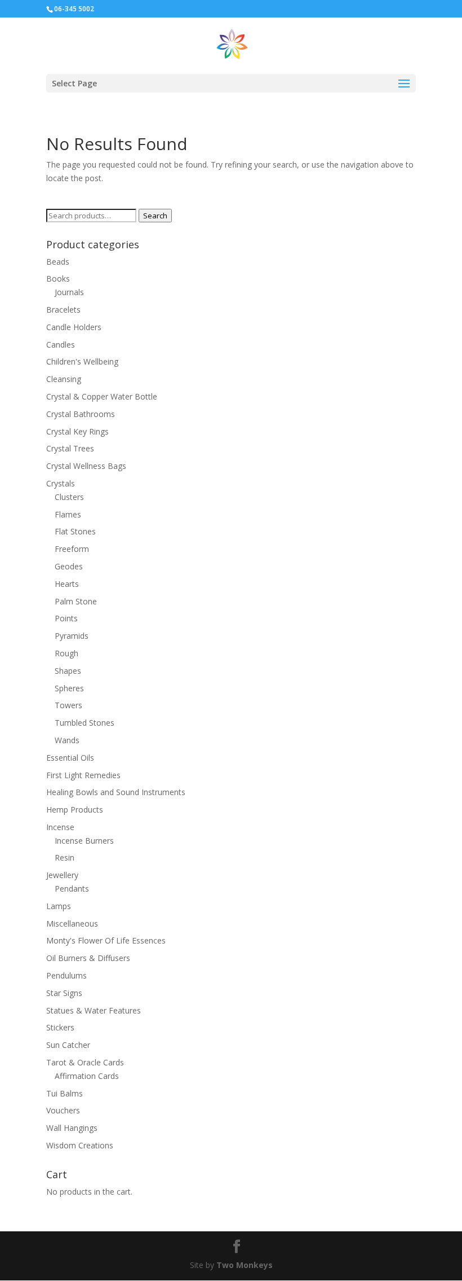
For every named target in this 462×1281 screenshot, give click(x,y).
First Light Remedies (83, 775)
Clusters (69, 497)
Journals (69, 292)
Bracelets (63, 309)
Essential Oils (70, 757)
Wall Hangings (71, 1127)
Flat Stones (75, 531)
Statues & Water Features (93, 1010)
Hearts (67, 583)
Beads (57, 261)
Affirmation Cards (87, 1076)
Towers (68, 705)
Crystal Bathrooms (80, 414)
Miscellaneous (72, 923)
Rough (66, 653)
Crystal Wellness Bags (86, 465)
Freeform (72, 548)
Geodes (69, 566)
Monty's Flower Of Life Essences (106, 940)
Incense (60, 827)
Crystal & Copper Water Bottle (101, 396)
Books (58, 278)
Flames (68, 514)
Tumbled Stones (84, 722)
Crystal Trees (70, 448)
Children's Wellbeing (82, 361)
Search (155, 215)
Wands (67, 740)
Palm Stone (76, 601)
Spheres (69, 688)
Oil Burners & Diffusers (88, 958)
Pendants (72, 888)
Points (66, 618)
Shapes (68, 670)
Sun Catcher (68, 1044)
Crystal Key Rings (77, 431)
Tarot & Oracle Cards (85, 1062)
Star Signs (64, 993)
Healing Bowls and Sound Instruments (115, 792)
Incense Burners (84, 840)
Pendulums (66, 975)
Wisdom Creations (79, 1145)
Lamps (58, 906)
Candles (60, 344)
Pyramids (71, 635)
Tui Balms (64, 1093)
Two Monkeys (244, 1265)
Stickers (60, 1027)
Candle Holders (73, 327)
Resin (64, 857)
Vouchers (63, 1110)
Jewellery (62, 875)
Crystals (60, 483)
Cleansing (63, 379)
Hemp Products (74, 809)
